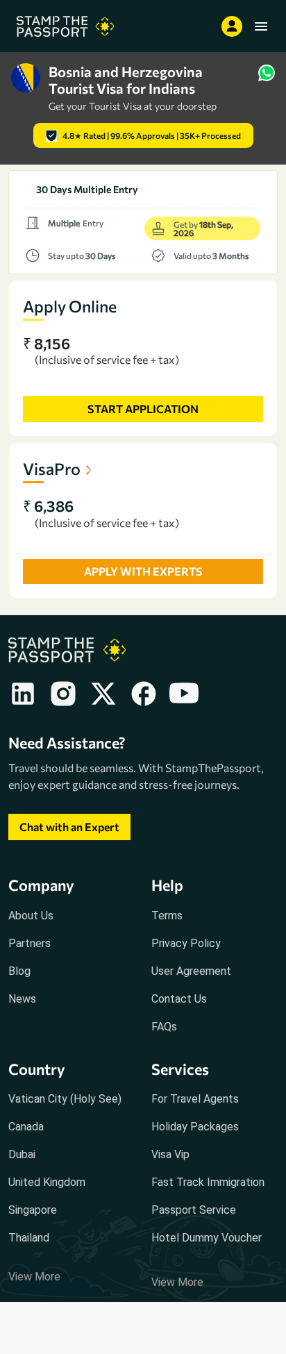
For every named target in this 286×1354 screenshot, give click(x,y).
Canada (26, 1126)
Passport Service (193, 1210)
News (22, 998)
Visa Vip (170, 1154)
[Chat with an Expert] (69, 840)
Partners (29, 943)
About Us (30, 915)
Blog (19, 971)
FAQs (164, 1026)
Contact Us (179, 998)
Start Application (143, 408)
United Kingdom (46, 1182)
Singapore (32, 1210)
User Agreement (191, 971)
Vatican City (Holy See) (64, 1098)
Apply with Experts (143, 571)
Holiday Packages (195, 1126)
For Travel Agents (195, 1098)
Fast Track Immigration (207, 1182)
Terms (167, 915)
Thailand (28, 1237)
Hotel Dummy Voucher (206, 1237)
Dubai (21, 1154)
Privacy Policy (186, 943)
